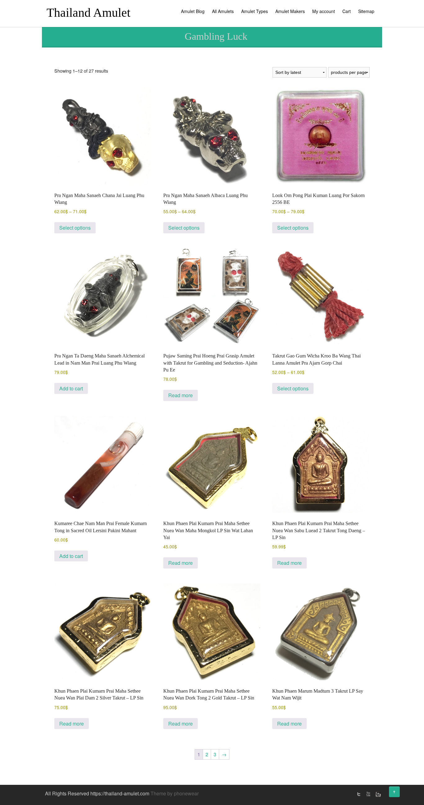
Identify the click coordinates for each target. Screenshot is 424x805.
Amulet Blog (193, 11)
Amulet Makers (290, 11)
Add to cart (71, 388)
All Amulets (223, 11)
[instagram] (377, 794)
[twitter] (358, 794)
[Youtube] (368, 794)
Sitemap (366, 11)
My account (323, 11)
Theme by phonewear (175, 793)
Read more (180, 395)
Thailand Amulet (88, 13)
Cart (346, 11)
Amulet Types (254, 11)
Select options (75, 227)
